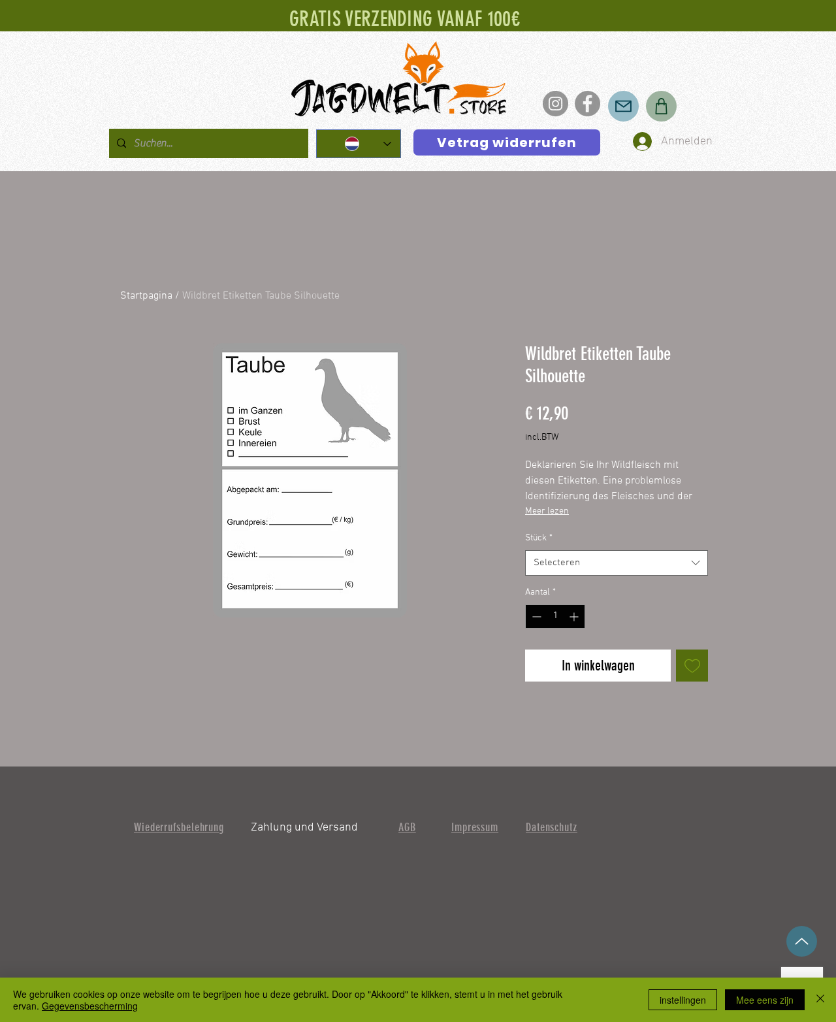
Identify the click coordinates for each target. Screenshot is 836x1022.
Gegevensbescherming (90, 1005)
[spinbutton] (555, 616)
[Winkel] (661, 106)
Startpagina (146, 296)
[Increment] (575, 616)
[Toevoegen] (692, 666)
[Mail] (623, 106)
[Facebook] (587, 103)
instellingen (683, 999)
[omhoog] (801, 941)
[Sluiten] (820, 1000)
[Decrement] (535, 616)
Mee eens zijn (765, 999)
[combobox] (616, 563)
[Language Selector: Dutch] (358, 143)
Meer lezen (547, 511)
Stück (539, 538)
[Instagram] (555, 103)
